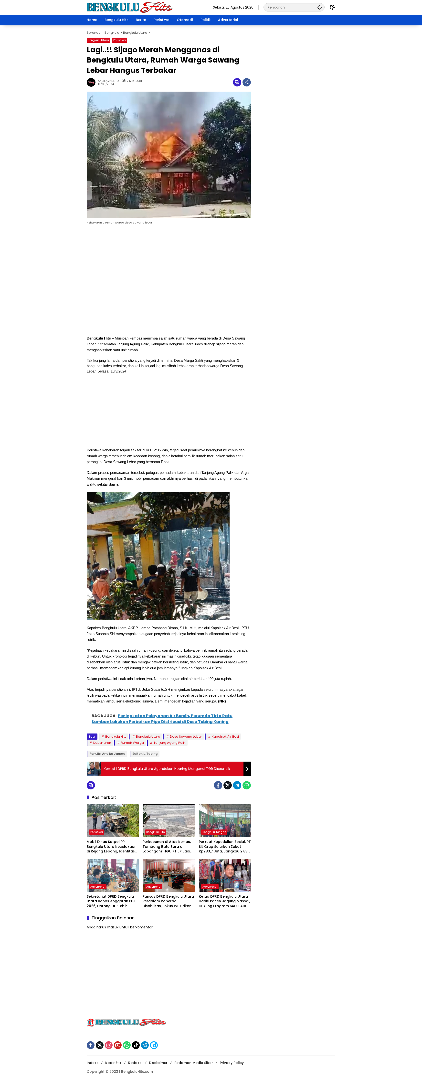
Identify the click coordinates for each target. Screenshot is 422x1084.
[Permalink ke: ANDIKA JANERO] (92, 82)
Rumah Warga (132, 742)
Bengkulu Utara (98, 40)
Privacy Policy (232, 1062)
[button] (320, 7)
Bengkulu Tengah (214, 832)
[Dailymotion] (154, 1045)
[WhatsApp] (247, 785)
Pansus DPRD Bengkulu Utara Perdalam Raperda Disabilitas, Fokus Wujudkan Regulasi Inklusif (168, 901)
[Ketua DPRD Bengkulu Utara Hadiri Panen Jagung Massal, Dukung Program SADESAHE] (225, 875)
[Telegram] (237, 785)
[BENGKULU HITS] (130, 7)
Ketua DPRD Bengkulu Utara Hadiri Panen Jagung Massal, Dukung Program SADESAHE (224, 901)
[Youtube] (118, 1045)
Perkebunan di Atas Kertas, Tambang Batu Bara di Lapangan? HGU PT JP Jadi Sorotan (167, 847)
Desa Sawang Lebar (186, 736)
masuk (112, 927)
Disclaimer (158, 1062)
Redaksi (135, 1062)
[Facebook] (218, 785)
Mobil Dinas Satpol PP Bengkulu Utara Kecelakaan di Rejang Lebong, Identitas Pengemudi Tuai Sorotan (112, 847)
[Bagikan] (247, 82)
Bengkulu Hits (115, 736)
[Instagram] (109, 1045)
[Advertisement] (169, 281)
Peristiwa (119, 40)
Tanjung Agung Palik (170, 742)
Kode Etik (113, 1062)
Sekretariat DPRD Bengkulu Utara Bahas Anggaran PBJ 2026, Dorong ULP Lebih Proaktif (111, 901)
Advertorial (97, 887)
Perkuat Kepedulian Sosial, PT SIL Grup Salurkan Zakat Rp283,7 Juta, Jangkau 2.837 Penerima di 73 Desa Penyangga (225, 847)
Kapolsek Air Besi (225, 736)
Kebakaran (102, 742)
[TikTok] (136, 1045)
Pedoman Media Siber (193, 1062)
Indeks (92, 1062)
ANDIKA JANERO (108, 81)
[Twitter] (227, 785)
